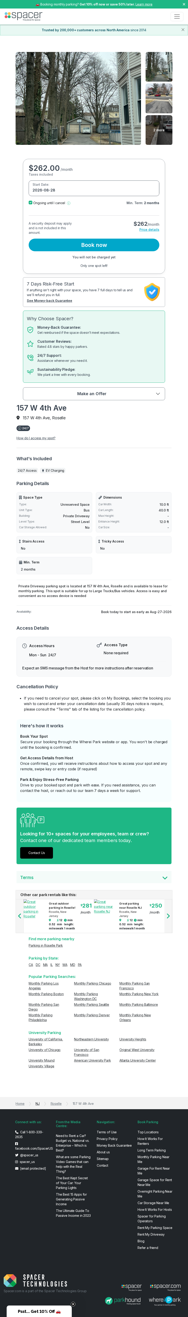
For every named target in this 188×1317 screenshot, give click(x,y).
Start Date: (41, 184)
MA (45, 965)
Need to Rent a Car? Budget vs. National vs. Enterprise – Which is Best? (72, 1143)
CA (31, 965)
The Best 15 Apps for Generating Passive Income (71, 1199)
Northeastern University (91, 1039)
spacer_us (27, 1162)
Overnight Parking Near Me (155, 1193)
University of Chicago (45, 1050)
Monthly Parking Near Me (153, 1159)
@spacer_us (28, 1155)
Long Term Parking (152, 1150)
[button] (68, 203)
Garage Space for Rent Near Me (155, 1182)
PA (80, 965)
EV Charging (55, 470)
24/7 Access (27, 470)
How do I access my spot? (36, 438)
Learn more (143, 4)
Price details (149, 229)
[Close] (183, 29)
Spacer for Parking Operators (152, 1218)
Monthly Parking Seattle (91, 1004)
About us (103, 1152)
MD (72, 965)
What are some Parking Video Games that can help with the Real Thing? (73, 1164)
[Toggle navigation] (177, 16)
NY (57, 965)
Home (20, 1104)
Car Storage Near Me (153, 1203)
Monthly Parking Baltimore (138, 1004)
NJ (38, 1104)
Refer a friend (148, 1248)
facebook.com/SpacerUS (32, 1148)
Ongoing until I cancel (49, 203)
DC (38, 965)
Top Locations (148, 1132)
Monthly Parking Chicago (92, 983)
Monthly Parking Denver (92, 1015)
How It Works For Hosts (155, 1209)
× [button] (184, 4)
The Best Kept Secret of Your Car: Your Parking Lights (72, 1183)
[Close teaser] (73, 1304)
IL (51, 965)
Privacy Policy (107, 1139)
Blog (141, 1241)
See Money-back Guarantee (49, 301)
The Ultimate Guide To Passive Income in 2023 (73, 1213)
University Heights (132, 1039)
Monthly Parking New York (139, 994)
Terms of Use (107, 1132)
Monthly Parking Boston (46, 994)
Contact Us (36, 853)
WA (64, 965)
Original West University (137, 1050)
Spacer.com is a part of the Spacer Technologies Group (45, 1291)
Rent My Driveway (151, 1234)
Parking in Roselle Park (46, 945)
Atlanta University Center (137, 1060)
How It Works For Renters (150, 1141)
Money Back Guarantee (114, 1145)
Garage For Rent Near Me (154, 1170)
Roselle (56, 1104)
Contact (102, 1165)
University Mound (42, 1060)
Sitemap (103, 1159)
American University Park (92, 1060)
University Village (41, 1066)
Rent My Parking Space (155, 1228)
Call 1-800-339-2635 (29, 1134)
